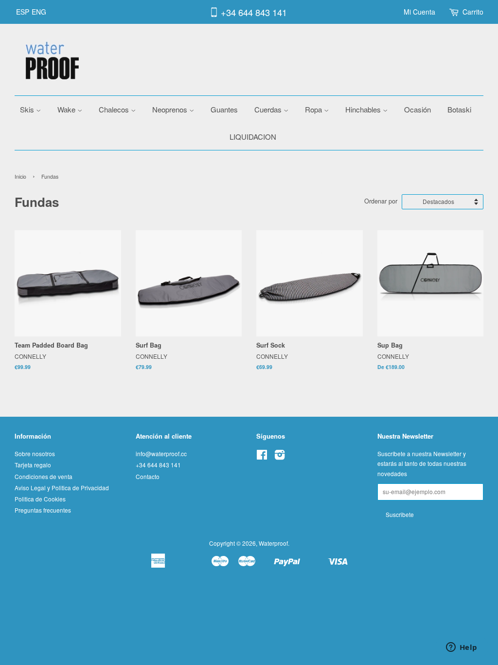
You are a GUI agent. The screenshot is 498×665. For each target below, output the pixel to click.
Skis (28, 109)
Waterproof (273, 543)
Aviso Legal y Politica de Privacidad (62, 487)
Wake (67, 109)
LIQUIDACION (253, 136)
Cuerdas (269, 109)
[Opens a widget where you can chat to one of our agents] (461, 648)
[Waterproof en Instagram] (279, 456)
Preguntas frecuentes (43, 510)
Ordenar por (380, 201)
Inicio (20, 176)
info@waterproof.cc (161, 453)
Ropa (314, 109)
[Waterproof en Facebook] (261, 456)
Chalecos (115, 109)
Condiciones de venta (43, 476)
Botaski (459, 109)
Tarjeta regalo (33, 465)
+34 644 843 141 (254, 12)
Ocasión (417, 109)
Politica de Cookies (40, 499)
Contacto (148, 476)
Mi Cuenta (419, 12)
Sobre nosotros (35, 453)
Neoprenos (170, 109)
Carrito (472, 12)
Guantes (224, 109)
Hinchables (364, 109)
